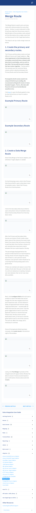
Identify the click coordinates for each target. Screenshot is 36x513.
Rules (5, 433)
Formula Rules (7, 437)
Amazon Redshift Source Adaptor (11, 456)
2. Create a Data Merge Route (15, 152)
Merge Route (13, 16)
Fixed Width (5, 485)
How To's (6, 489)
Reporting (6, 441)
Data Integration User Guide (20, 12)
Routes (5, 420)
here (9, 92)
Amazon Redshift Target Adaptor (11, 458)
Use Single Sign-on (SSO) (10, 498)
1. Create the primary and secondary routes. (17, 49)
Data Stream (7, 424)
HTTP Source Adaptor (8, 472)
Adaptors (7, 13)
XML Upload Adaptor (8, 466)
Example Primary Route (16, 100)
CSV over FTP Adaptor (8, 474)
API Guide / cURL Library (10, 493)
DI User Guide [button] (5, 1)
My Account (6, 449)
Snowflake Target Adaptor (9, 460)
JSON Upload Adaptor (8, 464)
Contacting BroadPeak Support (10, 506)
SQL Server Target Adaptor (9, 470)
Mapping (6, 429)
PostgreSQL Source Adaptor (10, 481)
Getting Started (8, 416)
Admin (5, 445)
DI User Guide (8, 12)
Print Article (6, 510)
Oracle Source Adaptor (8, 483)
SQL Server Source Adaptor (9, 468)
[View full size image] (18, 113)
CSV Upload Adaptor (8, 462)
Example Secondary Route (17, 125)
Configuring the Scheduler (9, 476)
